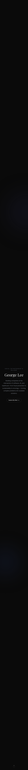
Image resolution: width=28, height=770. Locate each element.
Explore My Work (13, 400)
